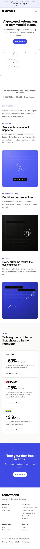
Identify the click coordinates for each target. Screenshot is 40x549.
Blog (3, 527)
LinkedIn (17, 542)
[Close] (38, 3)
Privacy (4, 542)
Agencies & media (27, 516)
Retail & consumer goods (29, 508)
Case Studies (6, 530)
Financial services (27, 510)
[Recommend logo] (10, 495)
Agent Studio (6, 510)
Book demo (19, 41)
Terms (11, 542)
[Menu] (36, 11)
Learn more (20, 6)
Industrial (25, 518)
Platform (4, 508)
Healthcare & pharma (28, 513)
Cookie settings (26, 542)
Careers (24, 530)
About (24, 527)
